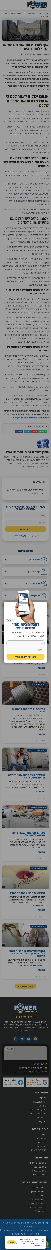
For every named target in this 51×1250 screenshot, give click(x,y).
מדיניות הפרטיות (37, 1245)
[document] (25, 625)
